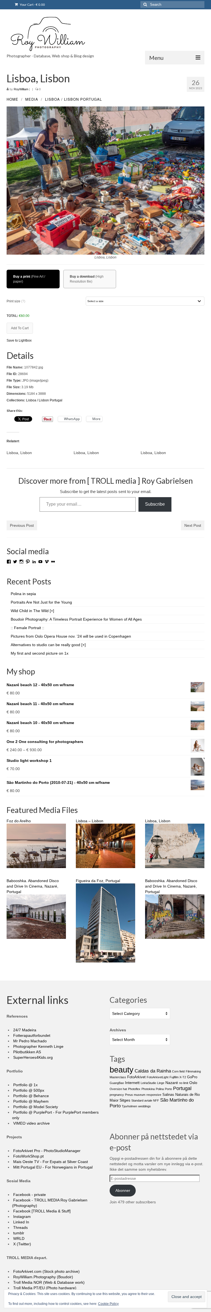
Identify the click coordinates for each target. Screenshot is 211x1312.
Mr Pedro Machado (29, 1041)
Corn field (178, 1071)
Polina (160, 1089)
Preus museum (135, 1094)
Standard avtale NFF (145, 1100)
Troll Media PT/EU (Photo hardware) (44, 1288)
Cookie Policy (108, 1304)
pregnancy (117, 1094)
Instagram (21, 1216)
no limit (183, 1083)
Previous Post (22, 525)
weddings (144, 1106)
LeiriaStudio (148, 1083)
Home (12, 99)
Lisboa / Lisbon (62, 99)
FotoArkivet (136, 1077)
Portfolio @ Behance (30, 1096)
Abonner (122, 1190)
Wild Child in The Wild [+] (32, 611)
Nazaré (171, 1082)
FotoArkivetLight (157, 1077)
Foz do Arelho (19, 821)
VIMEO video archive (31, 1123)
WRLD (18, 1238)
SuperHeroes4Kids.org (32, 1057)
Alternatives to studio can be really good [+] (48, 645)
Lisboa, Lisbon (157, 821)
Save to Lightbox (19, 340)
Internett (132, 1082)
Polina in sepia (23, 594)
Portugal (91, 99)
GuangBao (117, 1083)
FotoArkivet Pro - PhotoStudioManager (46, 1150)
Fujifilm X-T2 (178, 1077)
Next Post (192, 525)
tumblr (18, 1233)
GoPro (192, 1077)
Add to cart (20, 328)
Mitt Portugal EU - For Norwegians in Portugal (52, 1167)
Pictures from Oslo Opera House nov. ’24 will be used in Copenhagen (71, 636)
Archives (118, 1030)
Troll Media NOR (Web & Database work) (48, 1282)
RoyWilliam (21, 89)
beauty (122, 1069)
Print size (16, 301)
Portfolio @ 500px (28, 1090)
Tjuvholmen (129, 1106)
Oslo (193, 1082)
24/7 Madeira (24, 1030)
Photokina (148, 1089)
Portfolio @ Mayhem (30, 1101)
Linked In (20, 1222)
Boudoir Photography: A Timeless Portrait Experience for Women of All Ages (76, 619)
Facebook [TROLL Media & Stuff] (41, 1211)
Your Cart (32, 4)
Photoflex (134, 1089)
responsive (153, 1094)
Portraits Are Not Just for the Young (41, 602)
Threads (20, 1227)
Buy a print (21, 276)
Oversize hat (118, 1089)
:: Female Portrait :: (27, 628)
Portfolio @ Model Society (35, 1107)
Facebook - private (29, 1194)
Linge (160, 1083)
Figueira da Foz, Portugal (98, 881)
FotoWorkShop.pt (28, 1156)
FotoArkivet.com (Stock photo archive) (46, 1271)
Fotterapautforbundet (31, 1035)
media (31, 99)
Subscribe (155, 504)
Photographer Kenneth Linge (37, 1046)
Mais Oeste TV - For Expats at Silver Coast (50, 1161)
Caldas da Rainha (153, 1071)
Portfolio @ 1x (25, 1085)
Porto (168, 1089)
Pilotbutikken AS (26, 1052)
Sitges (125, 1100)
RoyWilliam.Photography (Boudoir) (42, 1277)
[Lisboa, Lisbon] (40, 452)
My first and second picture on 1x (39, 653)
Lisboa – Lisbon (89, 821)
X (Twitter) (21, 1244)
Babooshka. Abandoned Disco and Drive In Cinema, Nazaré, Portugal (33, 886)
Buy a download (82, 276)
